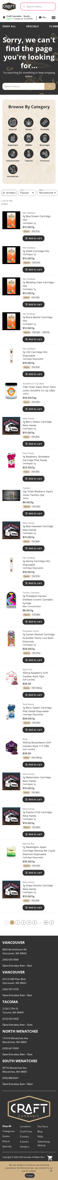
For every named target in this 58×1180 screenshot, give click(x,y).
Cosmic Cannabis (31, 592)
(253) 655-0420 (10, 1018)
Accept (29, 1175)
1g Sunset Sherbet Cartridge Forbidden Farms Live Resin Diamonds (39, 638)
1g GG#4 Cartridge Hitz (36, 251)
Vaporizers (13, 145)
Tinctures (44, 160)
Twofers (26, 488)
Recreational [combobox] (46, 192)
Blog (39, 1132)
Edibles (28, 145)
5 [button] (34, 922)
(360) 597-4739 (10, 989)
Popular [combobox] (24, 192)
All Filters (11, 193)
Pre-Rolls (44, 129)
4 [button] (29, 922)
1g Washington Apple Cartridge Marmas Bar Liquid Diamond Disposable (39, 851)
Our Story (42, 1126)
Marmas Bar (28, 843)
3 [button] (23, 922)
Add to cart (35, 238)
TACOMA (10, 1001)
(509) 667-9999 (10, 1048)
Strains (6, 1136)
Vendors (24, 1147)
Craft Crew (26, 1132)
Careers (24, 1142)
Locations (25, 1126)
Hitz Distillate (29, 213)
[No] (51, 1171)
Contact (24, 1137)
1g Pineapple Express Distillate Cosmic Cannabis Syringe (38, 599)
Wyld (25, 739)
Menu (41, 190)
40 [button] (46, 922)
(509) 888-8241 (10, 1078)
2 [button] (17, 922)
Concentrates (12, 160)
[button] (25, 17)
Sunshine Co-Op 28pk (33, 383)
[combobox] (40, 6)
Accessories (12, 176)
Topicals (29, 160)
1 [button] (12, 922)
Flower (28, 129)
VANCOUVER (13, 942)
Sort (22, 190)
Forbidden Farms (31, 631)
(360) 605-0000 (10, 959)
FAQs (40, 1137)
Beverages (45, 145)
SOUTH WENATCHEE (19, 1060)
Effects (6, 1141)
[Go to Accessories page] (13, 169)
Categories (8, 1131)
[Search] (49, 86)
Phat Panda (28, 453)
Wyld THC (27, 669)
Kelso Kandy (29, 418)
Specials (32, 26)
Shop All (9, 26)
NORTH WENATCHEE (20, 1031)
